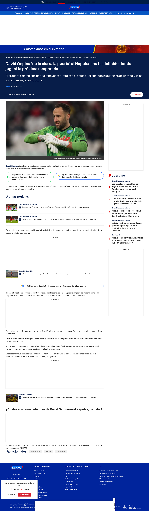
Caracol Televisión (39, 473)
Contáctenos (69, 481)
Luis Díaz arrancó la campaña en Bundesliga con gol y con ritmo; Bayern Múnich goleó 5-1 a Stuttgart (59, 219)
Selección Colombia (25, 271)
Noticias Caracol (39, 470)
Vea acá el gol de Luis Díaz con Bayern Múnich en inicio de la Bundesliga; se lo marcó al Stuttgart (125, 188)
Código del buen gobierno (72, 479)
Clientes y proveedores (72, 484)
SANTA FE (28, 13)
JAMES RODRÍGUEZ (105, 13)
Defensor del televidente (72, 473)
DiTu (35, 484)
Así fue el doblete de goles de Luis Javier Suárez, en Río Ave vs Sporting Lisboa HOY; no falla (127, 213)
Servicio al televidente (72, 470)
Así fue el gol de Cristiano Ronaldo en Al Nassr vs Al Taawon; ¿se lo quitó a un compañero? (127, 240)
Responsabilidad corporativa (107, 473)
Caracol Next (38, 497)
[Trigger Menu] (7, 7)
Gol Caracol (61, 2)
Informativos (104, 2)
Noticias (26, 489)
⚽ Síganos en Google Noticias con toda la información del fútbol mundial (56, 286)
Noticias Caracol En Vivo (90, 2)
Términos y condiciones (106, 481)
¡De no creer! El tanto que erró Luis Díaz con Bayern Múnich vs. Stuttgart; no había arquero (55, 207)
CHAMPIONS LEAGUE (62, 13)
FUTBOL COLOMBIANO (80, 13)
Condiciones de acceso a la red (108, 470)
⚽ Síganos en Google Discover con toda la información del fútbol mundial (79, 175)
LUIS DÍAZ (93, 13)
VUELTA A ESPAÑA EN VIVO (43, 13)
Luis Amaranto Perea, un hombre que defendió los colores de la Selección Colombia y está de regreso (59, 397)
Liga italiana (61, 451)
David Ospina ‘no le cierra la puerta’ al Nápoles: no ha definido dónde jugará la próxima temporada (66, 57)
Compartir (138, 94)
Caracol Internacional (40, 492)
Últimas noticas (51, 2)
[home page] (42, 2)
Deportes (16, 489)
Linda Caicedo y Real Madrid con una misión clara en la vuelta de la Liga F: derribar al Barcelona (127, 201)
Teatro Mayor (38, 489)
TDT (66, 476)
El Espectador (38, 487)
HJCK (36, 481)
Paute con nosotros (71, 489)
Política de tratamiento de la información (111, 476)
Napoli (48, 451)
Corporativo (102, 484)
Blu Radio (37, 476)
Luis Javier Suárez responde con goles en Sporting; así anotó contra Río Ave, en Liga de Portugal (127, 227)
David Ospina (12, 166)
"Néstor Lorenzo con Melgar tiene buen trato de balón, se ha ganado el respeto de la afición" (56, 274)
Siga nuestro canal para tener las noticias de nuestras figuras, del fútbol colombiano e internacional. (30, 176)
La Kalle (36, 479)
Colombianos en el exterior (25, 57)
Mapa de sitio (69, 487)
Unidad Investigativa (74, 2)
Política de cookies (104, 479)
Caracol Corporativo (40, 495)
